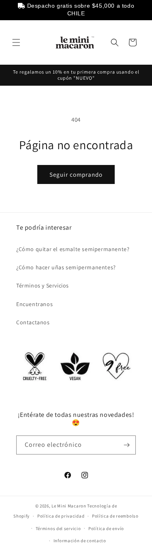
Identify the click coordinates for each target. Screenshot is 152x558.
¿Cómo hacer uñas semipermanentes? (66, 267)
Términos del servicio (58, 528)
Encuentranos (34, 304)
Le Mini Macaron (68, 506)
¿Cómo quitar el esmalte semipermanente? (72, 249)
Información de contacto (80, 540)
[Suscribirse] (126, 444)
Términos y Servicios (42, 285)
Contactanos (33, 322)
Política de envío (106, 528)
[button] (16, 42)
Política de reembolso (115, 516)
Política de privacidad (60, 516)
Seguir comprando (76, 174)
